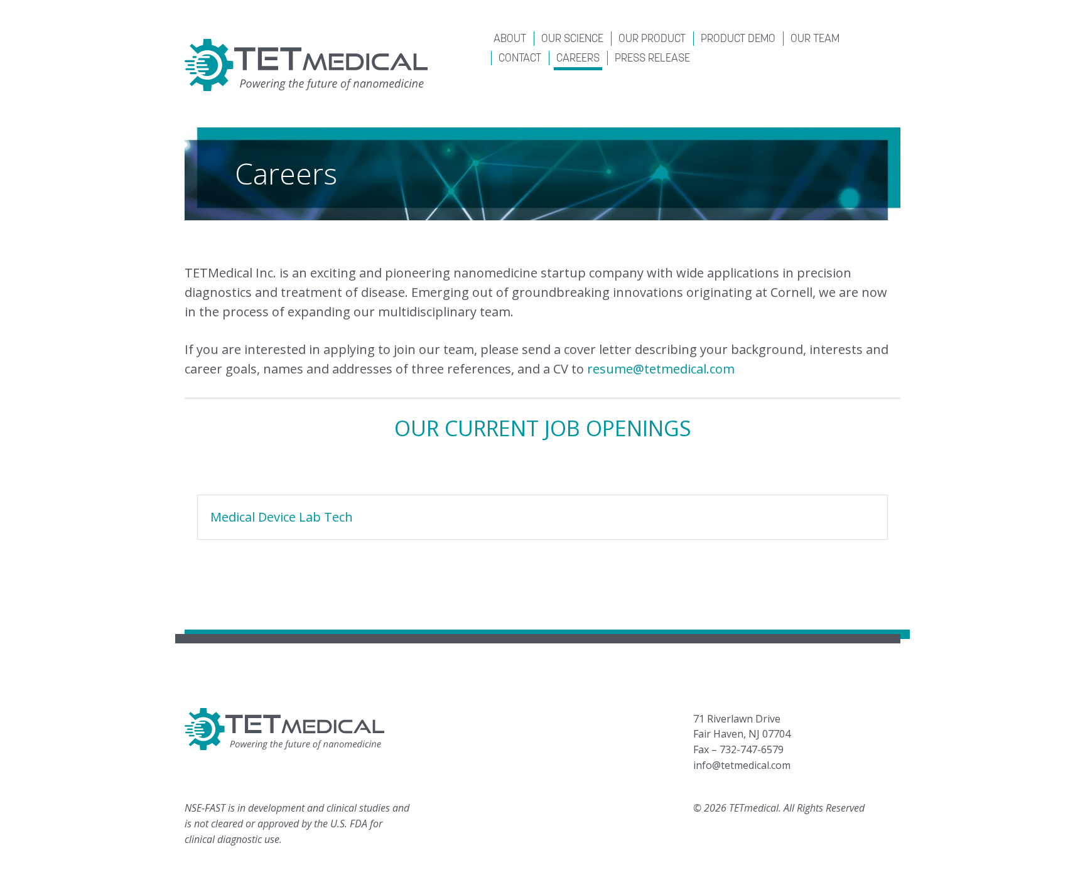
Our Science (572, 39)
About (510, 39)
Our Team (815, 39)
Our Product (652, 39)
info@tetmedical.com (742, 765)
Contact (520, 59)
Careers (578, 59)
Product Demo (738, 39)
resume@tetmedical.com (661, 368)
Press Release (652, 59)
